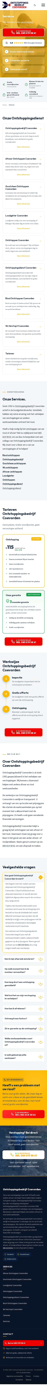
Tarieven (6, 1315)
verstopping (27, 22)
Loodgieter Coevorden (12, 1285)
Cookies (36, 1376)
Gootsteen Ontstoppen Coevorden (17, 1279)
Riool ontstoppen (11, 455)
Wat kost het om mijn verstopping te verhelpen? (20, 997)
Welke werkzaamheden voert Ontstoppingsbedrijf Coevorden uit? (20, 1041)
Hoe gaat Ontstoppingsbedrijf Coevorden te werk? (19, 877)
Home (5, 105)
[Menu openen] (43, 5)
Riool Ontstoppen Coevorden (15, 1303)
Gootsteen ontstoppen (14, 463)
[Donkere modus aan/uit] (34, 5)
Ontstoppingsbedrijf (24, 406)
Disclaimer (19, 1380)
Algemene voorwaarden (14, 1376)
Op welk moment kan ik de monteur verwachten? (17, 970)
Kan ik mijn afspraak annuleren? (19, 959)
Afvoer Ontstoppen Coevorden (15, 1273)
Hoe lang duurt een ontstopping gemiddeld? (19, 984)
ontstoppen (31, 429)
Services (6, 1321)
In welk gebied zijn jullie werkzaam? (15, 1056)
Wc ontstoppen (10, 467)
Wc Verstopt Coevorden (12, 1309)
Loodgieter (8, 475)
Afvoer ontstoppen (12, 471)
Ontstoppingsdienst (13, 483)
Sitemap (28, 1380)
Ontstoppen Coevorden (12, 1291)
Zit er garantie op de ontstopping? (21, 1028)
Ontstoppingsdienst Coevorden (16, 1297)
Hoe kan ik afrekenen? (15, 1008)
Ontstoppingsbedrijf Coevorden (22, 1370)
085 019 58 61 (9, 845)
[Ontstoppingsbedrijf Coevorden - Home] (15, 5)
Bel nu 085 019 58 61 (16, 1343)
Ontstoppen (9, 479)
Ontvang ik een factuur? (16, 1018)
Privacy (28, 1376)
